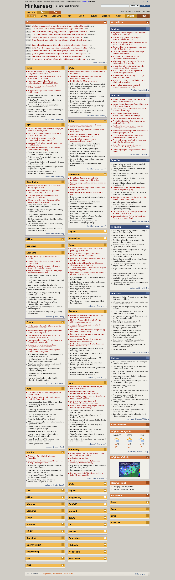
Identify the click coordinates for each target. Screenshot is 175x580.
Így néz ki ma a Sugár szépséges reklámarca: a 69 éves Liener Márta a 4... (130, 105)
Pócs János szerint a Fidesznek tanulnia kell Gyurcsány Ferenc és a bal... (87, 102)
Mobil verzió (68, 574)
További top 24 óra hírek (138, 353)
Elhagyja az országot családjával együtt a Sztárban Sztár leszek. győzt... (85, 297)
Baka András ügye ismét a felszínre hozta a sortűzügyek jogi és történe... (44, 77)
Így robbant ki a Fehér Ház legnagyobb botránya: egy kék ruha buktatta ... (127, 327)
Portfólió (73, 504)
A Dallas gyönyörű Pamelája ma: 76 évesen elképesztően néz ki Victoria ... (129, 62)
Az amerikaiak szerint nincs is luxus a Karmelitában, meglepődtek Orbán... (127, 57)
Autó (118, 16)
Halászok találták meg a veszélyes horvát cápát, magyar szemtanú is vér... (128, 246)
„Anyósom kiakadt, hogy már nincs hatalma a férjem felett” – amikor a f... (129, 34)
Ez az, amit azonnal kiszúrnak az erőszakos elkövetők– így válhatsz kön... (129, 141)
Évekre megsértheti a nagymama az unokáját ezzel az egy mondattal (129, 250)
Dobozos (31, 12)
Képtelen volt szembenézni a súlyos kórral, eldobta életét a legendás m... (44, 191)
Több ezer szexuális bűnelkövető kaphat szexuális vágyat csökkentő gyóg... (85, 145)
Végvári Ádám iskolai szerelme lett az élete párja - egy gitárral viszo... (58, 37)
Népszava (31, 246)
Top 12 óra (116, 227)
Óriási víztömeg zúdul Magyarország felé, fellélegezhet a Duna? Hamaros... (128, 341)
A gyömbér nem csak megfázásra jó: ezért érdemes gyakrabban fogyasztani (128, 279)
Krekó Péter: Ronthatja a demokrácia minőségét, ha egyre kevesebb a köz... (60, 48)
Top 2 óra (115, 96)
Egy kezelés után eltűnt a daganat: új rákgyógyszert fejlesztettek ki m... (126, 336)
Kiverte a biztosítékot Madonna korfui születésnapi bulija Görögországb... (42, 172)
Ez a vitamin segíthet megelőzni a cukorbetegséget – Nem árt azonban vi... (60, 34)
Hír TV (30, 531)
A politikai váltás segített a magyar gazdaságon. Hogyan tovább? (83, 140)
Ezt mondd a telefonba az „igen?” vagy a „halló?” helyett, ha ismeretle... (128, 312)
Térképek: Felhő (119, 489)
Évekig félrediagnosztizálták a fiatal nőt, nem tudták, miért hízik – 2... (129, 122)
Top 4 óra (115, 160)
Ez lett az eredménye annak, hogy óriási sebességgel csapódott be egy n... (128, 136)
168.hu (72, 518)
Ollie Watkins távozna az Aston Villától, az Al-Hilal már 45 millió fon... (87, 388)
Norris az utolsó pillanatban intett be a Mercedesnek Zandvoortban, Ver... (42, 415)
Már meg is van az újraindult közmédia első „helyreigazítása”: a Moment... (86, 111)
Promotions (74, 538)
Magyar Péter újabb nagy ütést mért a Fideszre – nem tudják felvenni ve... (130, 391)
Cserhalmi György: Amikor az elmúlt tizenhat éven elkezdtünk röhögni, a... (87, 207)
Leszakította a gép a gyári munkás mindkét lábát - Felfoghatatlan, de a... (129, 165)
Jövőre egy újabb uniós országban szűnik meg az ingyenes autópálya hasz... (45, 410)
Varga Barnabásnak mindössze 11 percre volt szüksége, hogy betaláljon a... (87, 435)
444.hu (30, 239)
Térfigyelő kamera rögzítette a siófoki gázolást (87, 156)
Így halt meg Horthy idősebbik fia (82, 470)
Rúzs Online (32, 182)
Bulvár (93, 16)
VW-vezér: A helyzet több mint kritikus (42, 431)
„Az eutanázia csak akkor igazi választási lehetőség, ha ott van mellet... (85, 77)
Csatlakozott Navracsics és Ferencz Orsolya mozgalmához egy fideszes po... (87, 97)
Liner (113, 516)
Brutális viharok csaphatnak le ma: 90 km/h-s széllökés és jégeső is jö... (45, 229)
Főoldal (31, 16)
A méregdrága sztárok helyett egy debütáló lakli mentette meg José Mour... (88, 397)
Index (29, 68)
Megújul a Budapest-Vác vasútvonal (41, 419)
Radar (132, 489)
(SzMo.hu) (92, 48)
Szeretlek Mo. (75, 174)
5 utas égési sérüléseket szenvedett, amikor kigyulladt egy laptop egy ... (129, 208)
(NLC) (90, 45)
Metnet (130, 487)
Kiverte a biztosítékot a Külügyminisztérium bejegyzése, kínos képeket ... (44, 73)
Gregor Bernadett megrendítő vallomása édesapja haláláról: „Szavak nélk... (60, 40)
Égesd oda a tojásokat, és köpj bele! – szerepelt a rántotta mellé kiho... (127, 86)
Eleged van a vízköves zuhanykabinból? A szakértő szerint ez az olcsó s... (43, 201)
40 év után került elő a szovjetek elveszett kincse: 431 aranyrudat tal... (128, 410)
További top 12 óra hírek (138, 288)
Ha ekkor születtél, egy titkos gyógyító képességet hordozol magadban (127, 331)
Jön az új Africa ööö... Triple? (39, 444)
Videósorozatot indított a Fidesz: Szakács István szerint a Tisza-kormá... (86, 217)
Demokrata (32, 538)
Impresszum (57, 574)
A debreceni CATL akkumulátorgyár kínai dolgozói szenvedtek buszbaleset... (85, 152)
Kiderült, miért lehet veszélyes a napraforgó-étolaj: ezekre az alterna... (129, 170)
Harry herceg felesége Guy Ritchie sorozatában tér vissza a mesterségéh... (45, 476)
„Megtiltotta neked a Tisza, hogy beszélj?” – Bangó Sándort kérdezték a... (129, 100)
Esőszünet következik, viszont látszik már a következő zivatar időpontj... (129, 193)
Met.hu (124, 487)
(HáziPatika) (92, 34)
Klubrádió (73, 545)
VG (70, 525)
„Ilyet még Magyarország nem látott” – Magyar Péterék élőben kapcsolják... (130, 231)
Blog (113, 502)
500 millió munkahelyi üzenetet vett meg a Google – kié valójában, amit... (43, 267)
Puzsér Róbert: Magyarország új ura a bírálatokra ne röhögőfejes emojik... (84, 222)
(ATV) (89, 53)
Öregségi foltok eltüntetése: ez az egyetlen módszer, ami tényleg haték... (44, 351)
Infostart (73, 511)
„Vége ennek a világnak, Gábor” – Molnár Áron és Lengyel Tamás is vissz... (130, 377)
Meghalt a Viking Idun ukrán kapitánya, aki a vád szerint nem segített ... (44, 115)
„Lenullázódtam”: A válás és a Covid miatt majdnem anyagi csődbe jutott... (59, 59)
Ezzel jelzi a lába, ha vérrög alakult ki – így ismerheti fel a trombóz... (129, 241)
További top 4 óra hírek (138, 221)
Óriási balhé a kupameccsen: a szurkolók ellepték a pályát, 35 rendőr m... (85, 430)
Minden (131, 16)
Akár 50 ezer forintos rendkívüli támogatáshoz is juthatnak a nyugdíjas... (130, 81)
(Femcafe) (92, 31)
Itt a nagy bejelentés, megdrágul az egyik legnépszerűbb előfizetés (43, 196)
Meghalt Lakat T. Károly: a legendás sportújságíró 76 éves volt (83, 292)
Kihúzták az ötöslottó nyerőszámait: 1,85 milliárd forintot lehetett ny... (128, 255)
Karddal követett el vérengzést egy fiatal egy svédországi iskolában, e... (87, 107)
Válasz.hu (116, 523)
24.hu (71, 68)
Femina (72, 531)
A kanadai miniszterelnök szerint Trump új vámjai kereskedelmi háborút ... (59, 51)
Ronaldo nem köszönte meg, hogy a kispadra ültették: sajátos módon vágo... (129, 198)
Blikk (29, 565)
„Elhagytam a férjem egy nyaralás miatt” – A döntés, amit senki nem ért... (129, 346)
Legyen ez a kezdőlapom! (140, 2)
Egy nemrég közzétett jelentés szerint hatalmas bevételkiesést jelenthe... (130, 284)
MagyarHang (75, 238)
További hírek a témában (53, 485)
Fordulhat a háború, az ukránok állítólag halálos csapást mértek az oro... (45, 289)
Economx (31, 511)
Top (55, 12)
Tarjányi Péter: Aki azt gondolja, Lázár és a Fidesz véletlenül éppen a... (129, 405)
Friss (43, 12)
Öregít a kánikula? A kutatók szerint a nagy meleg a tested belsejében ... (86, 340)
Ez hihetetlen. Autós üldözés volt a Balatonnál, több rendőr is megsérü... (45, 225)
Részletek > (85, 1)
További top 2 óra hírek (138, 155)
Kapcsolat (47, 574)
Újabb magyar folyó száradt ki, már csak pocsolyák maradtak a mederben (43, 153)
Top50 (143, 16)
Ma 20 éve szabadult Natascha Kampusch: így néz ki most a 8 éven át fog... (130, 43)
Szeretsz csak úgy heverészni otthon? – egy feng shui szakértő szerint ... (129, 265)
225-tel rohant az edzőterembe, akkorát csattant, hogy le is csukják (42, 428)
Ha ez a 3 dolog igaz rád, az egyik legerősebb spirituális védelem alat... (130, 260)
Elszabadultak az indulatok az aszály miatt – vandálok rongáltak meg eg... (129, 189)
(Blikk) (86, 37)
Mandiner (31, 524)
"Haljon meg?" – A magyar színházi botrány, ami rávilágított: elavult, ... (44, 293)
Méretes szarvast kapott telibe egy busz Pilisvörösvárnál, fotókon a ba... (43, 435)
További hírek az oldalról (54, 119)
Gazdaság (56, 16)
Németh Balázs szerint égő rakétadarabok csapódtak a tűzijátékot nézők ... (85, 203)
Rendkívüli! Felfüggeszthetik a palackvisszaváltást (124, 386)
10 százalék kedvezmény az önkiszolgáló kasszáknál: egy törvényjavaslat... (128, 67)
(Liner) (88, 56)
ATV (29, 125)
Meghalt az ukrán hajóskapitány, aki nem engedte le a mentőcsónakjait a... (128, 236)
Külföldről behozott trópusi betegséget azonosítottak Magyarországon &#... (42, 139)
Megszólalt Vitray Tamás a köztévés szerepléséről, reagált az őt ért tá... (41, 481)
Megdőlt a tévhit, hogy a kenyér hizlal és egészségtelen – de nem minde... (128, 127)
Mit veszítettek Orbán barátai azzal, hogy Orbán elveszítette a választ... (43, 106)
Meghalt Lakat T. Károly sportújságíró (84, 149)
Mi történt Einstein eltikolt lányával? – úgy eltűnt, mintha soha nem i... (128, 76)
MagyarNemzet (34, 545)
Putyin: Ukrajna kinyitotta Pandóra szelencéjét (87, 84)
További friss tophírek (139, 90)
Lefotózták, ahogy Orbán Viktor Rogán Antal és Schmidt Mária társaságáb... (130, 382)
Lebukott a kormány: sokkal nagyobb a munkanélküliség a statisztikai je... (59, 26)
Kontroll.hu (74, 552)
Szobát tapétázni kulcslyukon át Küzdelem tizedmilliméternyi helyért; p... (44, 398)
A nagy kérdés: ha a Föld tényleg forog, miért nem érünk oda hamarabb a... (87, 454)
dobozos (49, 317)
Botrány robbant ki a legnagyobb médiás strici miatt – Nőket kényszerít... (130, 48)
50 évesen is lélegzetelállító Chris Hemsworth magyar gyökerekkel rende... (87, 288)
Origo (29, 518)
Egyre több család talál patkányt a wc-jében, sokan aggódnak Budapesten (86, 350)
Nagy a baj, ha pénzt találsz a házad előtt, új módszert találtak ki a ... (129, 415)
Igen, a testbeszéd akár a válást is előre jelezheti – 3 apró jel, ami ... (127, 203)
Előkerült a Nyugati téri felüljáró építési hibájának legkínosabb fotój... (127, 38)
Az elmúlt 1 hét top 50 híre (137, 419)
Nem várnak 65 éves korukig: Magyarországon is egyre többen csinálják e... (60, 32)
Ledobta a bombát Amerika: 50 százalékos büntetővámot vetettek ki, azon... (128, 274)
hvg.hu (72, 231)
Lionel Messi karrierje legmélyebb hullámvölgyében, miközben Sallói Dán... (43, 82)
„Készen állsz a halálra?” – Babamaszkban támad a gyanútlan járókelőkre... (86, 364)
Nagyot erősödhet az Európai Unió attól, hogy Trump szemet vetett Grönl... (129, 217)
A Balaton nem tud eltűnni (79, 458)
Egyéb (44, 16)
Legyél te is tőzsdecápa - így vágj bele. (42, 285)
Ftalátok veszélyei (119, 349)
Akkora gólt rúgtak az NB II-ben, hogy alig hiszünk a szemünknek (128, 179)
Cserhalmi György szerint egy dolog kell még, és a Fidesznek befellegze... (45, 471)
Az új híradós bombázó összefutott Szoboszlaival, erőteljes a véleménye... (127, 114)
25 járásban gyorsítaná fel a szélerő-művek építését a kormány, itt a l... (44, 370)
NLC (29, 558)
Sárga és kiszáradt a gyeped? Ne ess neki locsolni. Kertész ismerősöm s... (44, 206)
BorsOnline (74, 559)
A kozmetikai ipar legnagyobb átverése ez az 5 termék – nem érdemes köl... (130, 317)
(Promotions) (91, 59)
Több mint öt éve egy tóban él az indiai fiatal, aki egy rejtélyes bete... (44, 187)
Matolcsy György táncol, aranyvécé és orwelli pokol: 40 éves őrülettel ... (45, 467)
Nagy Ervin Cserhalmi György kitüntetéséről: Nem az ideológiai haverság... (44, 365)
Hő (127, 489)
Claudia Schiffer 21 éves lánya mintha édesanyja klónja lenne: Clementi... (84, 373)
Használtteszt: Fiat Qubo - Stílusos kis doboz (45, 402)
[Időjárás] (129, 476)
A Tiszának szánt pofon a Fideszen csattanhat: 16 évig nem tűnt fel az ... (130, 303)
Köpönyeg (116, 487)
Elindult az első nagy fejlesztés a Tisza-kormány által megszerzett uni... (43, 303)
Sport (81, 16)
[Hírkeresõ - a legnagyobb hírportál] (52, 5)
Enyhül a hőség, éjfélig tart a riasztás (84, 81)
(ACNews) (88, 29)
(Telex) (89, 51)
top (61, 317)
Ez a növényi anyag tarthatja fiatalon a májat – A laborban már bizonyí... (130, 110)
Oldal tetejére (140, 574)
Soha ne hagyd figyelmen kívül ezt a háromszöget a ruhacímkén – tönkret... (60, 45)
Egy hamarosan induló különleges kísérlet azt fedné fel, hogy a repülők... (129, 212)
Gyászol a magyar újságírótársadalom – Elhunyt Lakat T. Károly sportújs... (127, 146)
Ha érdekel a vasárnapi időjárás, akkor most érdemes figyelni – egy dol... (59, 56)
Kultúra (30, 452)
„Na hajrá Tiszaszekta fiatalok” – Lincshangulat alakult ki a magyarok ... (130, 363)
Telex (29, 490)
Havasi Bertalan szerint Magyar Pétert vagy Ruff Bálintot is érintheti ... (86, 212)
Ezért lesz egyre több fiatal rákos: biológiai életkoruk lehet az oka (128, 53)
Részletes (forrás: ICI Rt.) (137, 452)
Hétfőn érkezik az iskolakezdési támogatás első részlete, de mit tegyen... (46, 281)
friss (56, 317)
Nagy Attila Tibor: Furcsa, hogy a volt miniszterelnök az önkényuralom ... (126, 322)
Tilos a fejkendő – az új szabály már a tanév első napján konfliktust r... (58, 29)
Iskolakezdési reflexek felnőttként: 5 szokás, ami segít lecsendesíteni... (44, 327)
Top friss (115, 29)
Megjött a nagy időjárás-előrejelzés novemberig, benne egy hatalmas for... (45, 210)
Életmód (106, 16)
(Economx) (90, 26)
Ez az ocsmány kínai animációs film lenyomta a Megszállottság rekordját (45, 462)
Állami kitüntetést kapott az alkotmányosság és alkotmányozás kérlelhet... (45, 111)
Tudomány (74, 450)
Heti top (115, 358)
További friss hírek (98, 62)
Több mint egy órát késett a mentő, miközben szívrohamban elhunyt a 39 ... (129, 367)
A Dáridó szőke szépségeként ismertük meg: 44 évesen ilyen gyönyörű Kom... (130, 132)
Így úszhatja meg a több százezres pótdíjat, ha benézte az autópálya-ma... (60, 54)
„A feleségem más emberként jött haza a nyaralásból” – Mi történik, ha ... (128, 396)
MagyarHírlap (33, 552)
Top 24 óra (116, 293)
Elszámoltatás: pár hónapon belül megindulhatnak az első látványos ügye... (43, 298)
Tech (68, 16)
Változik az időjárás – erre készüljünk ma (128, 118)
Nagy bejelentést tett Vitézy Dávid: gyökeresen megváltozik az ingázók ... (45, 168)
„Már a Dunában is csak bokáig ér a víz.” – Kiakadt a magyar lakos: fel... (128, 72)
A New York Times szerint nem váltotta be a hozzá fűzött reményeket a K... (44, 101)
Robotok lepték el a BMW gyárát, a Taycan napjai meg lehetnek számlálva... (44, 440)
